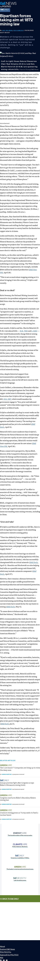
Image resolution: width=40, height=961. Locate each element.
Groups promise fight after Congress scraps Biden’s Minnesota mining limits (17, 784)
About (2, 946)
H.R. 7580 (24, 331)
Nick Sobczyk (18, 30)
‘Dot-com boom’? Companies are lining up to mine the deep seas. (20, 769)
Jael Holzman (7, 30)
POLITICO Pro (5, 952)
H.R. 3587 (7, 399)
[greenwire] (6, 765)
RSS (1, 957)
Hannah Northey (7, 774)
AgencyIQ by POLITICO (9, 955)
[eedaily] (5, 780)
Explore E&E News (7, 949)
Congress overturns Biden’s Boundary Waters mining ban (18, 799)
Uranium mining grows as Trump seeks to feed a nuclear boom (19, 814)
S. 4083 (34, 331)
